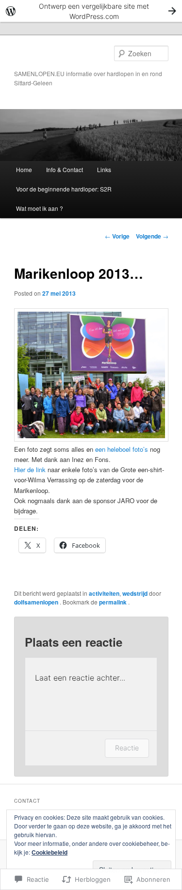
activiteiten (104, 593)
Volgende (152, 236)
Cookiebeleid (49, 852)
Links (104, 169)
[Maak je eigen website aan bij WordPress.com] (91, 11)
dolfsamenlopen (37, 602)
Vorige (117, 236)
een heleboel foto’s (120, 449)
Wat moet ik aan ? (39, 208)
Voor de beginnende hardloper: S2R (64, 189)
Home (24, 169)
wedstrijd (135, 593)
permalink (113, 602)
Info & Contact (64, 169)
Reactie (127, 748)
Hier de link (30, 469)
